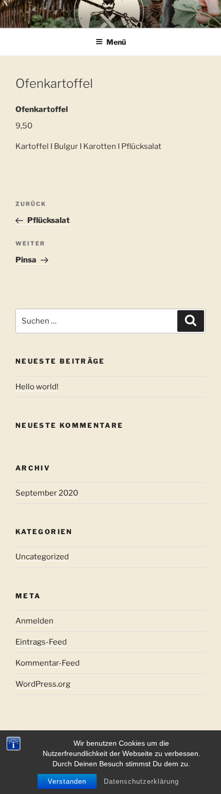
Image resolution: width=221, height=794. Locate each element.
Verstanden (67, 781)
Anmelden (34, 621)
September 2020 (46, 493)
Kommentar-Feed (47, 663)
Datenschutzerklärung (141, 781)
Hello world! (37, 386)
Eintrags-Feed (41, 642)
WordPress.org (42, 684)
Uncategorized (42, 556)
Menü (116, 41)
